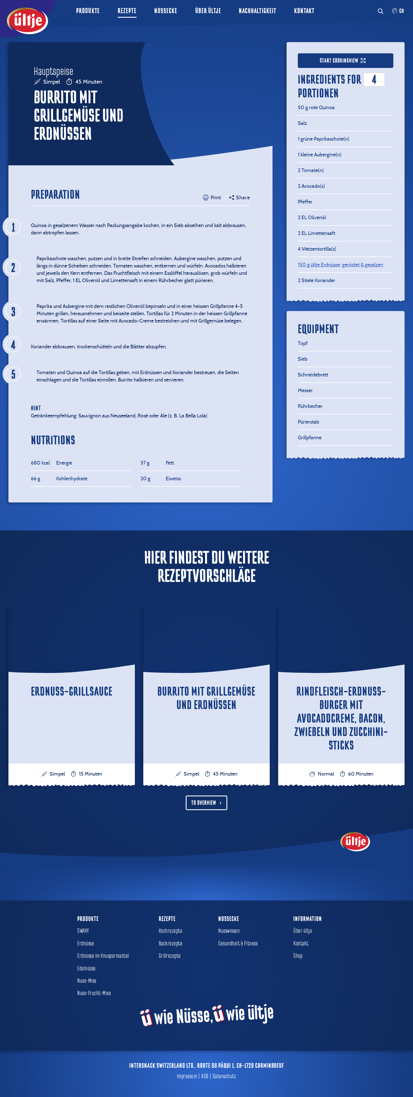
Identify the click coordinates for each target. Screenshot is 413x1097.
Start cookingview (339, 61)
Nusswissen (229, 931)
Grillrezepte (170, 956)
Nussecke (165, 10)
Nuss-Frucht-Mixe (94, 993)
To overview (203, 803)
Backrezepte (171, 943)
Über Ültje (208, 10)
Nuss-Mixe (87, 981)
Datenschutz (224, 1076)
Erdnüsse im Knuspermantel (103, 956)
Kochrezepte (171, 931)
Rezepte (127, 10)
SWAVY (83, 931)
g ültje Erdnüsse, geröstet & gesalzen (340, 264)
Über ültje (302, 931)
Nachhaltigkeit (257, 10)
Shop (297, 956)
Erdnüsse (85, 943)
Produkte (88, 10)
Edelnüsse (86, 968)
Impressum (187, 1076)
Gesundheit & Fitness (238, 943)
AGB (204, 1076)
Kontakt (304, 10)
